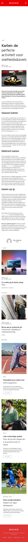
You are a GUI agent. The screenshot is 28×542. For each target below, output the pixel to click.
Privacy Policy (17, 537)
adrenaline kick (10, 166)
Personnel (7, 322)
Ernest (6, 65)
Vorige (4, 248)
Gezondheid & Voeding (7, 288)
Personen (5, 496)
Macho (14, 3)
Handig (3, 335)
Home (5, 537)
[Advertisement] (14, 21)
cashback (16, 131)
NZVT (23, 537)
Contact (10, 537)
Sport (3, 40)
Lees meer (7, 393)
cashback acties (5, 214)
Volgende (4, 293)
